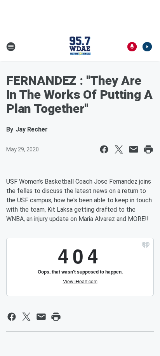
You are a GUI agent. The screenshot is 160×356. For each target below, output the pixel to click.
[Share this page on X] (118, 149)
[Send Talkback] (132, 46)
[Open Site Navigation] (11, 46)
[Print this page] (148, 149)
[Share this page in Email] (133, 149)
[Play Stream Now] (147, 46)
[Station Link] (80, 46)
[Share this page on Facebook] (104, 149)
